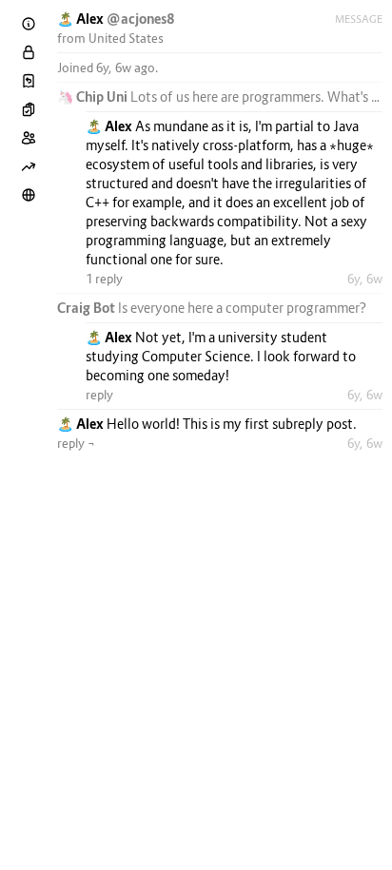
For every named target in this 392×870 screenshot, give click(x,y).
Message (358, 19)
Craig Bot (87, 308)
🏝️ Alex (82, 18)
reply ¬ (76, 443)
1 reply (104, 278)
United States (126, 38)
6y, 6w (364, 278)
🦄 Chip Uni (93, 96)
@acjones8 (141, 18)
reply (99, 394)
